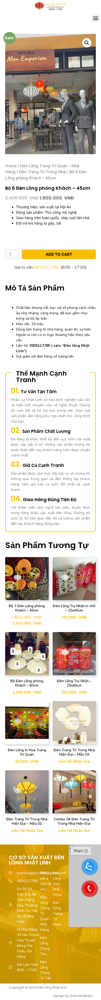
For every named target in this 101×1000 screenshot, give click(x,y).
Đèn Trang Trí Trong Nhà (42, 171)
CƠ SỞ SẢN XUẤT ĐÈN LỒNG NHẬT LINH (36, 860)
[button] (95, 18)
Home (11, 165)
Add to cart (59, 254)
